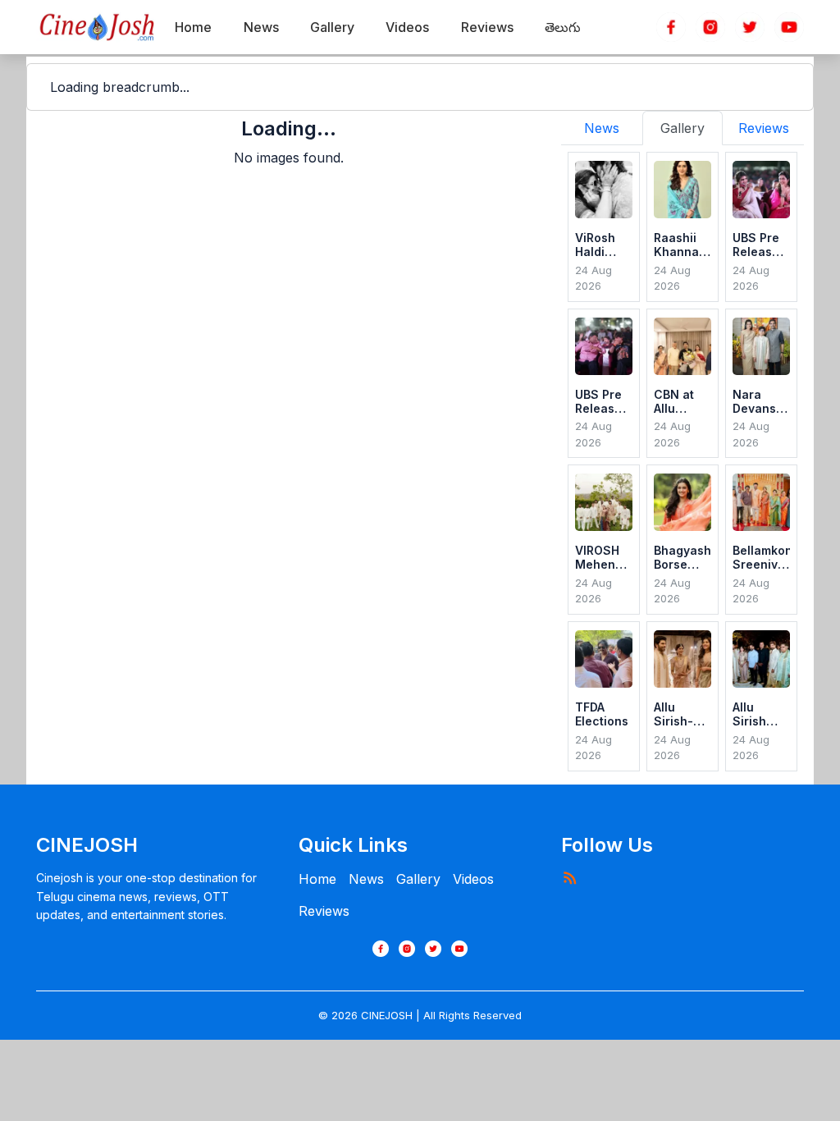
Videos (473, 879)
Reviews (324, 911)
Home (317, 879)
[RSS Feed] (569, 877)
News (366, 879)
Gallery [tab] (682, 128)
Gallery (418, 879)
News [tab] (601, 128)
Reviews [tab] (763, 128)
